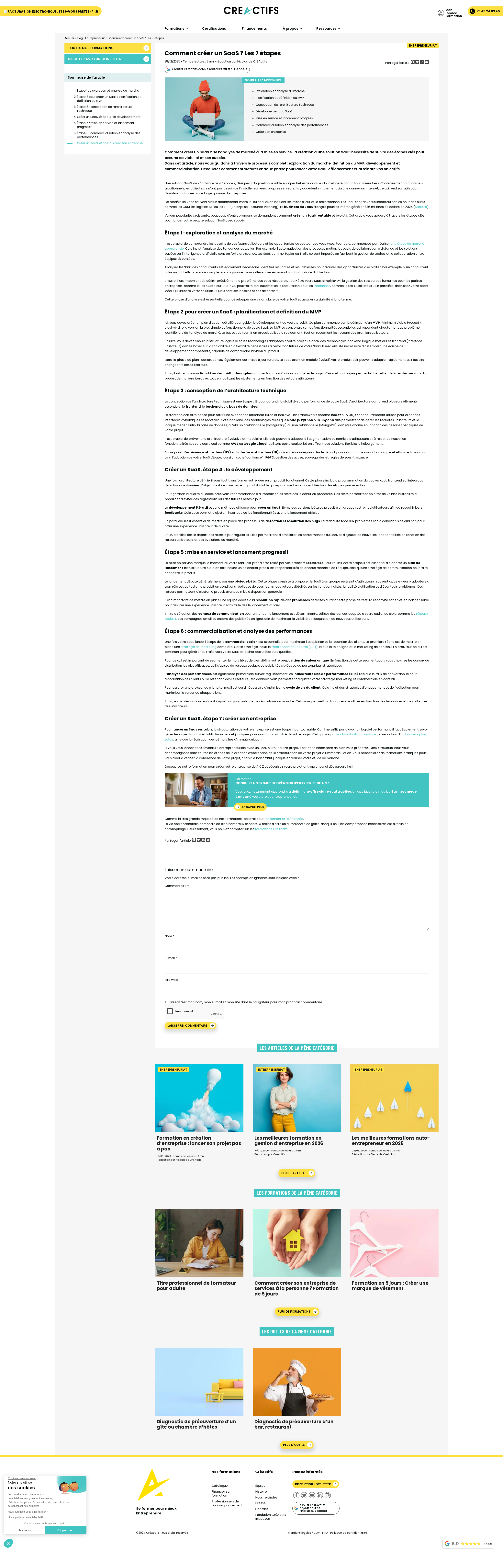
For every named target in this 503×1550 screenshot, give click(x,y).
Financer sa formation (220, 1493)
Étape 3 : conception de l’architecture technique (104, 109)
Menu (23, 20)
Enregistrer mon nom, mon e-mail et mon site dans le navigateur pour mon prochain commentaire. (246, 1002)
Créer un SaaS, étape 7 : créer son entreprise (110, 143)
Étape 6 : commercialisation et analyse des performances (108, 135)
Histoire (261, 1491)
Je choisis (24, 1530)
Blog (80, 38)
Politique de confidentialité (348, 1533)
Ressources (326, 28)
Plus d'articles (294, 1173)
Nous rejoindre (266, 1497)
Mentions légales (299, 1533)
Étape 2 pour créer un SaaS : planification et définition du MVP (109, 99)
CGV (317, 1533)
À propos (290, 28)
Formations (174, 28)
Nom (169, 936)
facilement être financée (283, 819)
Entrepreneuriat (96, 38)
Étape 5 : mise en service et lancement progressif (105, 125)
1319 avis (487, 1543)
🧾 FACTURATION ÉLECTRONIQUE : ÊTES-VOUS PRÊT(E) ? (48, 11)
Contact (261, 1509)
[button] (8, 1543)
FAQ (325, 1533)
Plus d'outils (294, 1445)
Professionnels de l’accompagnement (227, 1503)
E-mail (171, 958)
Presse (260, 1503)
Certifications (214, 28)
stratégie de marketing (199, 647)
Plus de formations (294, 1311)
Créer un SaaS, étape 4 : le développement (109, 117)
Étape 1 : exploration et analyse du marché (108, 90)
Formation (243, 779)
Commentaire (177, 886)
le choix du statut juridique (356, 734)
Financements (254, 28)
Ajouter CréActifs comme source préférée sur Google (209, 69)
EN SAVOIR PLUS (253, 807)
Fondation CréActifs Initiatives (270, 1516)
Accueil (69, 38)
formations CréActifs (270, 829)
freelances (322, 286)
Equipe (260, 1485)
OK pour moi (65, 1530)
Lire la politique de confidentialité (25, 1517)
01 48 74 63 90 (488, 11)
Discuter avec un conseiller (94, 59)
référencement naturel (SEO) (295, 647)
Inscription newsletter (313, 1484)
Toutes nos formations (90, 48)
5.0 (455, 1544)
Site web (171, 980)
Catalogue (220, 1485)
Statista (421, 207)
